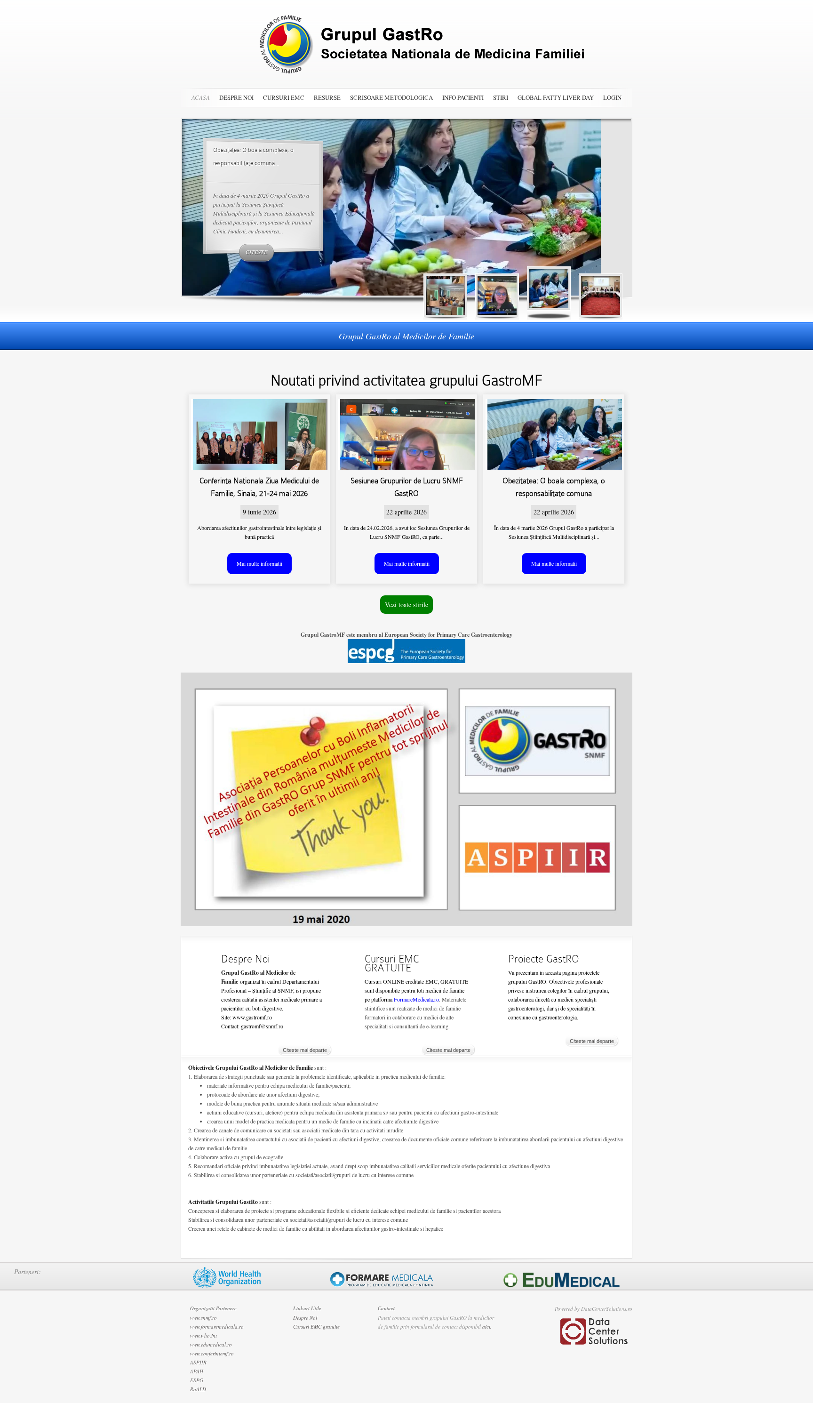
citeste (256, 252)
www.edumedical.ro (211, 1344)
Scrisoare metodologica (391, 97)
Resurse (327, 97)
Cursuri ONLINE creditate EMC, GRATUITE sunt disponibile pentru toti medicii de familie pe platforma (416, 990)
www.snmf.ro (203, 1317)
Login (612, 97)
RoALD (198, 1389)
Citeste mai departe (305, 1050)
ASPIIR (198, 1362)
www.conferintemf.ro (212, 1353)
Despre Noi (236, 97)
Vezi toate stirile (406, 604)
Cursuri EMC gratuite (316, 1326)
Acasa (200, 97)
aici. (487, 1326)
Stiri (500, 97)
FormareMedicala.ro (416, 999)
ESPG (196, 1380)
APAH (196, 1371)
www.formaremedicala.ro (217, 1326)
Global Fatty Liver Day (556, 97)
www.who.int (203, 1335)
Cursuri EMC (283, 97)
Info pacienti (463, 97)
